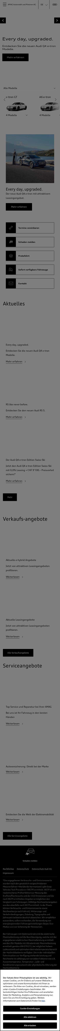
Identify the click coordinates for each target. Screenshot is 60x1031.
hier (43, 1001)
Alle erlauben (30, 1025)
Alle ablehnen (30, 1017)
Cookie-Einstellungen (30, 1008)
